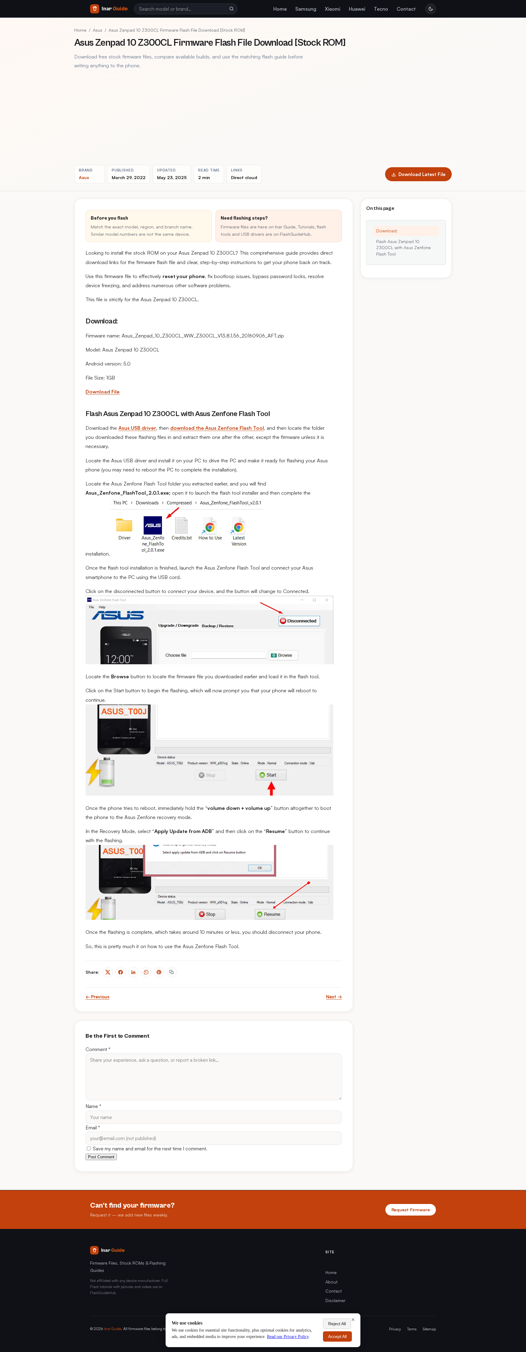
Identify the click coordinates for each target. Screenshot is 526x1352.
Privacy (395, 1328)
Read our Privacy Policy (288, 1336)
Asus (97, 30)
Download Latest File (421, 174)
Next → (334, 997)
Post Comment (101, 1157)
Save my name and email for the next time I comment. (149, 1148)
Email (93, 1127)
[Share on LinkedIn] (133, 972)
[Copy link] (172, 972)
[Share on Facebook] (120, 972)
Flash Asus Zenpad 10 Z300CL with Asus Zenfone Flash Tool (403, 247)
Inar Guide (112, 1328)
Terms (412, 1328)
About (331, 1281)
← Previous (97, 997)
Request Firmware (410, 1209)
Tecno (381, 9)
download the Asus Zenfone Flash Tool (217, 428)
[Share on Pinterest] (159, 972)
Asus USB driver (137, 428)
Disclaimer (335, 1300)
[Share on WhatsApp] (146, 972)
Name (93, 1106)
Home (280, 9)
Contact (406, 9)
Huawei (357, 9)
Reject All (337, 1323)
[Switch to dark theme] (431, 9)
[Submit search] (231, 8)
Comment (98, 1049)
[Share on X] (108, 972)
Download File (103, 392)
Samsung (305, 9)
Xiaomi (332, 9)
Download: (387, 230)
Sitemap (429, 1328)
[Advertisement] (263, 117)
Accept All (337, 1336)
